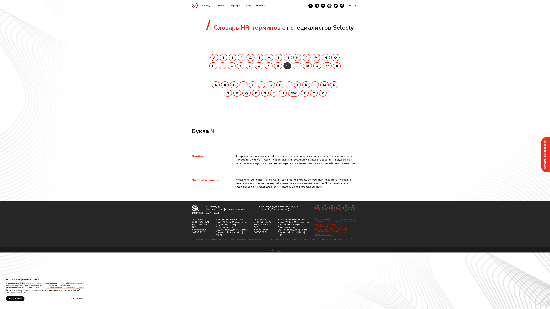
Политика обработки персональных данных (335, 219)
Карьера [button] (235, 5)
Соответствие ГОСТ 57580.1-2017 (331, 229)
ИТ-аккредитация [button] (323, 234)
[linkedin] (317, 6)
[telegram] (310, 6)
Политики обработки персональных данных (65, 287)
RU (350, 5)
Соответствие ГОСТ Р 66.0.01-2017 (331, 231)
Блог (248, 5)
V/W (294, 93)
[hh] (336, 6)
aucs (279, 250)
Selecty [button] (206, 5)
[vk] (323, 6)
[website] (329, 6)
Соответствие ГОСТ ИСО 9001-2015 (332, 226)
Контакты (261, 5)
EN (356, 5)
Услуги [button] (221, 5)
